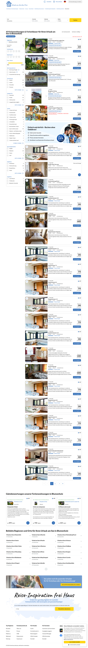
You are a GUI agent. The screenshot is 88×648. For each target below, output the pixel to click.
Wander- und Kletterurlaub (16, 131)
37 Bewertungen (57, 43)
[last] (62, 483)
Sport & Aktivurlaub (16, 128)
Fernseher (16, 84)
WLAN (16, 80)
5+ (19, 51)
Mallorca (8, 633)
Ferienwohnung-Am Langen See (56, 40)
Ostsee (8, 631)
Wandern (16, 150)
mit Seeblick (16, 121)
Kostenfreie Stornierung (16, 74)
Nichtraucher (16, 99)
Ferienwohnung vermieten (75, 1)
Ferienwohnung (16, 165)
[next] (59, 483)
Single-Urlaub (16, 138)
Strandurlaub (16, 112)
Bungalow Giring (52, 91)
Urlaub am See (16, 117)
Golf (16, 155)
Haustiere (16, 95)
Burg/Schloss (16, 168)
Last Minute (16, 178)
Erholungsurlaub (16, 119)
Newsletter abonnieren (64, 609)
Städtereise (16, 135)
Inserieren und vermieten (48, 628)
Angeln (16, 148)
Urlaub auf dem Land (16, 140)
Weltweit (8, 636)
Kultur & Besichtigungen (16, 133)
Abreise (46, 19)
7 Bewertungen (57, 150)
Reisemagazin (33, 633)
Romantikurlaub (16, 124)
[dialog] (75, 635)
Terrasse (16, 87)
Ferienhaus (16, 163)
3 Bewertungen (57, 453)
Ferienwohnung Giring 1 (54, 74)
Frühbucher (16, 180)
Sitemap (8, 639)
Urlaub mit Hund (16, 110)
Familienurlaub (16, 114)
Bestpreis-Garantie (16, 183)
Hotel (16, 170)
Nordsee (8, 628)
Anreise (34, 19)
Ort (8, 19)
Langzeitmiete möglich (16, 102)
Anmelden (49, 1)
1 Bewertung (56, 60)
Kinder (16, 97)
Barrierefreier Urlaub (16, 126)
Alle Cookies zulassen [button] (75, 642)
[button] (74, 644)
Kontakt (32, 639)
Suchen (75, 20)
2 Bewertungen (57, 369)
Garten (16, 82)
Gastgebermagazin (47, 631)
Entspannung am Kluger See (55, 108)
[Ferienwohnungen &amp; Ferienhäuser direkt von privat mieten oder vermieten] (17, 5)
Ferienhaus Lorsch (52, 57)
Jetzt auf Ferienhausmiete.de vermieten (71, 584)
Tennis (16, 153)
